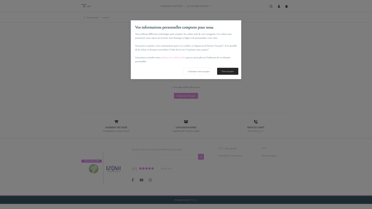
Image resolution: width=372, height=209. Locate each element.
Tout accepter (227, 71)
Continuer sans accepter (199, 71)
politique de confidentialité (173, 57)
